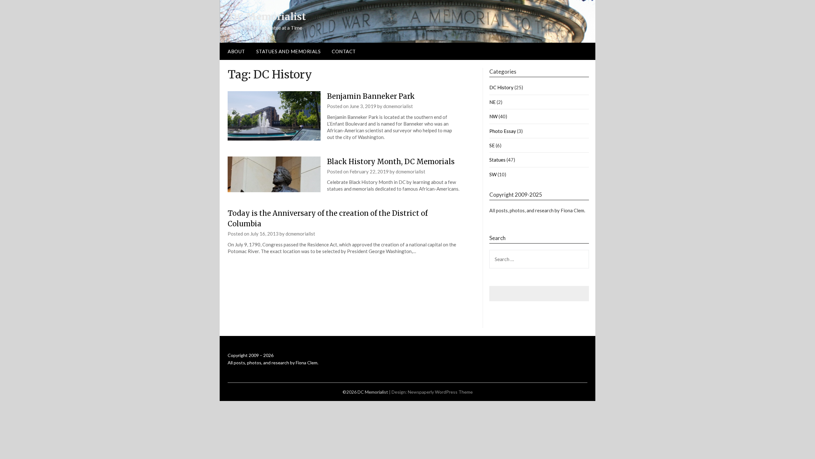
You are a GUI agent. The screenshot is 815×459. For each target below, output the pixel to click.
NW (493, 116)
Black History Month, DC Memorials (391, 161)
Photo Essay (502, 131)
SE (492, 145)
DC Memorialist (267, 17)
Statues (497, 160)
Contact (344, 51)
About (236, 51)
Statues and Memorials (288, 51)
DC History (501, 87)
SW (493, 174)
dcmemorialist (398, 106)
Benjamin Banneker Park (371, 96)
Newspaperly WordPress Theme (440, 392)
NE (492, 102)
